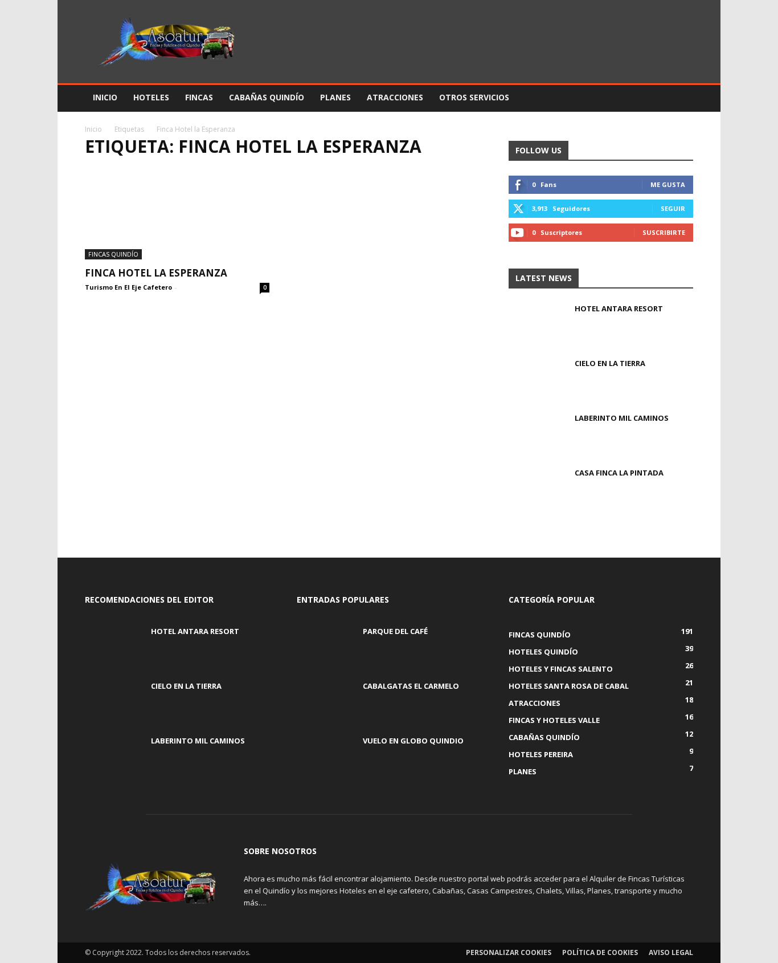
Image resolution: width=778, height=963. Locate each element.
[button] (679, 98)
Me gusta (667, 184)
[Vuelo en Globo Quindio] (325, 755)
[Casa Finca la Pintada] (537, 487)
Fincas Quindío (113, 254)
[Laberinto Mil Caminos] (537, 433)
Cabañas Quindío (266, 97)
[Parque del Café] (325, 646)
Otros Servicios (474, 97)
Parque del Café (395, 631)
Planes (335, 97)
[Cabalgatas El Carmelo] (325, 701)
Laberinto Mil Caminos (622, 418)
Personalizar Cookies (508, 952)
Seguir (673, 208)
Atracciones (395, 97)
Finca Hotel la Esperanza (156, 272)
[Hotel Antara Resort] (537, 323)
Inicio (105, 97)
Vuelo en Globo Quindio (413, 741)
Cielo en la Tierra (610, 363)
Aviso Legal (671, 952)
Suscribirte (663, 232)
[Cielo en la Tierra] (537, 378)
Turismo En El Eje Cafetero (128, 287)
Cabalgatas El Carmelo (411, 686)
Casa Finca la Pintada (619, 473)
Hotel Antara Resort (619, 308)
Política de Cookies (600, 952)
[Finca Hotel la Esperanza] (177, 213)
